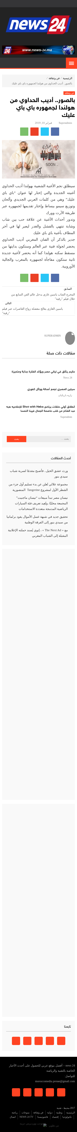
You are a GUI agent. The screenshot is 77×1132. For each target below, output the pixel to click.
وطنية (59, 1112)
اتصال (13, 1116)
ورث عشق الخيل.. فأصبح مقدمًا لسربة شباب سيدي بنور (39, 473)
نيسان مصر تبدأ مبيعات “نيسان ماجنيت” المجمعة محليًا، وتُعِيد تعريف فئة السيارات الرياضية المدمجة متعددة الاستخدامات (41, 503)
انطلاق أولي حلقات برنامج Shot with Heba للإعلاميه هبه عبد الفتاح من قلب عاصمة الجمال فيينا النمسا (40, 409)
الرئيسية (67, 78)
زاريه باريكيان (65, 395)
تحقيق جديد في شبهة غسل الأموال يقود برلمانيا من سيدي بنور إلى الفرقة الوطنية (37, 519)
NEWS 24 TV (26, 1116)
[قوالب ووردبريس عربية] (33, 1125)
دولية (49, 1112)
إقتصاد (55, 1116)
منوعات (25, 1112)
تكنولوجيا (67, 1116)
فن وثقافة (54, 78)
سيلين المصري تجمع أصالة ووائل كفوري (51, 389)
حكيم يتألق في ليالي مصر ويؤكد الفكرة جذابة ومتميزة (43, 372)
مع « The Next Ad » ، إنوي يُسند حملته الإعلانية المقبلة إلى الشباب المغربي (38, 533)
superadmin (65, 122)
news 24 (67, 377)
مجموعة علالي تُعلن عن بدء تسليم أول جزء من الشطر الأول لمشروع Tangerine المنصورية (38, 487)
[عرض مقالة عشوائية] (5, 63)
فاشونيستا (42, 1116)
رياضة (15, 1112)
